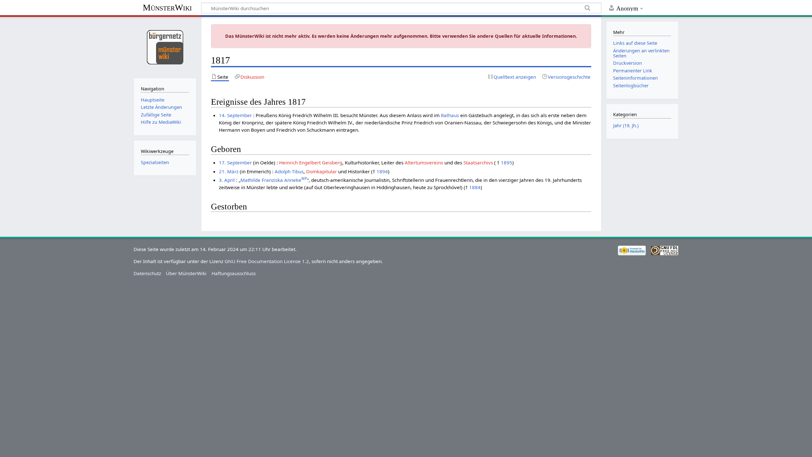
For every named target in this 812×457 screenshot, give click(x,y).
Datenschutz (147, 273)
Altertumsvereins (424, 162)
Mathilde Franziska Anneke (273, 180)
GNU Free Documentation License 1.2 (267, 261)
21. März (229, 171)
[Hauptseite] (164, 46)
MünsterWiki (167, 7)
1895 (506, 162)
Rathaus (450, 115)
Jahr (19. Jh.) (625, 126)
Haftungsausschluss (234, 273)
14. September (235, 115)
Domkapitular (321, 171)
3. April (227, 180)
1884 (475, 187)
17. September (235, 162)
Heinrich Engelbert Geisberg (310, 162)
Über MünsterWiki (186, 273)
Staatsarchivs (478, 162)
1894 (382, 171)
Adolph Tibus (289, 171)
